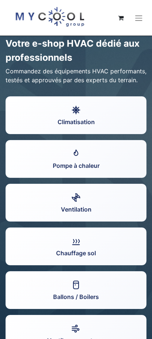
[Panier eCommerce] (120, 17)
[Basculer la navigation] (138, 18)
